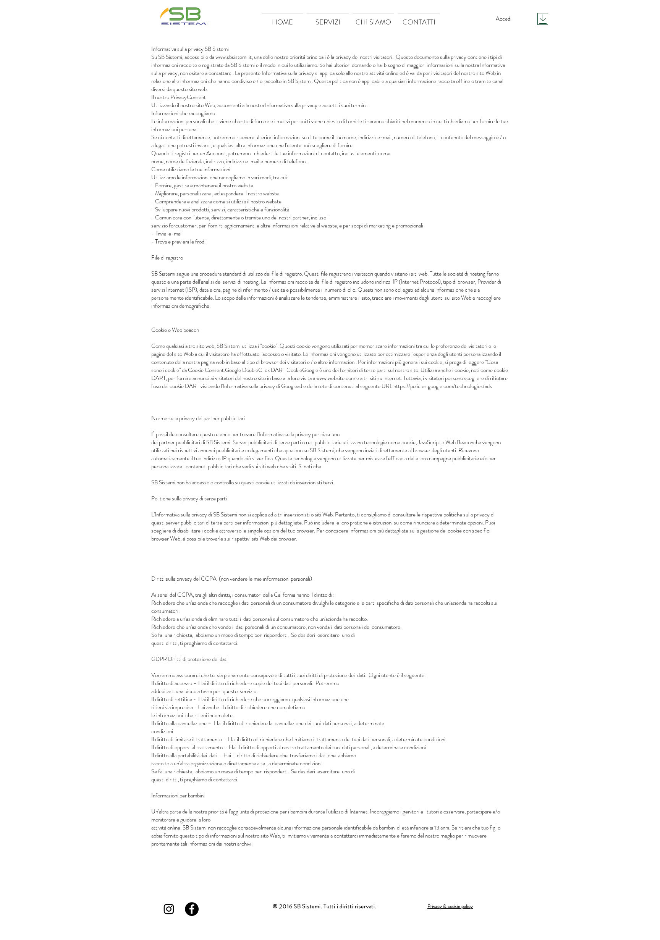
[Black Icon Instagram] (169, 909)
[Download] (542, 19)
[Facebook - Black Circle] (192, 909)
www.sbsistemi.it (233, 57)
